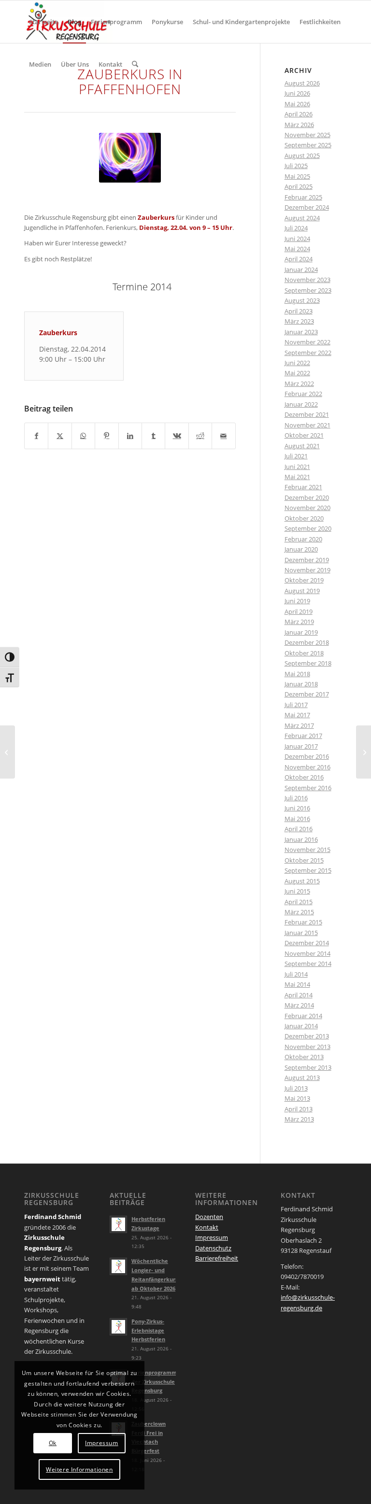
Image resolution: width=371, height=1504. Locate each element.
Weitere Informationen (79, 1469)
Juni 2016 (297, 808)
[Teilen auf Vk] (176, 435)
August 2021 (302, 445)
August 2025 (302, 155)
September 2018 (308, 663)
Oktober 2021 (304, 435)
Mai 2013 (297, 1098)
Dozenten (209, 1216)
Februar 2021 (303, 486)
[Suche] (135, 64)
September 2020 (308, 528)
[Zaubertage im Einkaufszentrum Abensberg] (7, 752)
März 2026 (299, 124)
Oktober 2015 (304, 860)
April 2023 (299, 311)
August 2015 (302, 881)
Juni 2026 (297, 93)
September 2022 (308, 352)
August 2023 (302, 300)
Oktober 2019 (304, 580)
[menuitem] (43, 21)
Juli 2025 (296, 165)
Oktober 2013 (304, 1056)
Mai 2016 (297, 818)
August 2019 (302, 590)
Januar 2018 (301, 684)
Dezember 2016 (307, 756)
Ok (53, 1443)
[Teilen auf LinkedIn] (130, 435)
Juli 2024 (296, 228)
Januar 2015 (301, 932)
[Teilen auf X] (59, 435)
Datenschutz (213, 1248)
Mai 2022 (297, 373)
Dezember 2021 (307, 414)
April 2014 (299, 995)
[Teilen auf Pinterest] (106, 435)
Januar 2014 (301, 1026)
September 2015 (308, 870)
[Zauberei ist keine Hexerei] (363, 752)
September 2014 (308, 963)
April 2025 (299, 186)
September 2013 (308, 1067)
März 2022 (299, 383)
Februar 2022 (303, 393)
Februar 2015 (303, 922)
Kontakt (206, 1227)
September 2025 (308, 145)
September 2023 (308, 290)
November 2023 (307, 279)
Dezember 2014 (307, 942)
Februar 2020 (303, 539)
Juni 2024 (297, 238)
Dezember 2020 (307, 497)
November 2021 (307, 425)
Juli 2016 (296, 798)
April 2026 (299, 114)
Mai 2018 (297, 673)
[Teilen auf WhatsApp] (83, 435)
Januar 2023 (301, 331)
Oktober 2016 (304, 777)
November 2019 (307, 570)
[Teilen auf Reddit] (200, 435)
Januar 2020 (301, 549)
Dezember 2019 (307, 559)
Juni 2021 (297, 466)
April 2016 (299, 828)
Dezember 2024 (307, 207)
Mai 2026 (297, 103)
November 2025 (307, 134)
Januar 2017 (301, 746)
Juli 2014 (296, 974)
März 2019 (299, 621)
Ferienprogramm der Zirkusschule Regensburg (154, 1381)
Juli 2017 (296, 704)
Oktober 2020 (304, 518)
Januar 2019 (301, 632)
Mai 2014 (297, 984)
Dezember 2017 (307, 694)
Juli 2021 (296, 456)
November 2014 (307, 953)
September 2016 (308, 787)
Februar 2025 (303, 197)
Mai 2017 (297, 714)
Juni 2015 (297, 891)
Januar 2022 (301, 404)
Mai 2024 (297, 248)
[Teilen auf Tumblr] (153, 435)
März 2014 (299, 1005)
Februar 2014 (303, 1015)
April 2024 (299, 259)
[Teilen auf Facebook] (36, 435)
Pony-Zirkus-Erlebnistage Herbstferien (148, 1330)
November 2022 (307, 342)
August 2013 (302, 1077)
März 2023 (299, 321)
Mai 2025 (297, 176)
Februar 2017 (303, 735)
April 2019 (299, 611)
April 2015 (299, 901)
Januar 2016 (301, 839)
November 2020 (307, 507)
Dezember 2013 (307, 1036)
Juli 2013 (296, 1088)
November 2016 (307, 767)
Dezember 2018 (307, 642)
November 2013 (307, 1046)
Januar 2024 (301, 269)
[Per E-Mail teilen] (223, 435)
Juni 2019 (297, 600)
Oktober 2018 (304, 653)
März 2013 (299, 1119)
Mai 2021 (297, 476)
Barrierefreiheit (216, 1258)
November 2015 (307, 849)
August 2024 (302, 217)
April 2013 (299, 1109)
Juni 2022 (297, 362)
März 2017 (299, 725)
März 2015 (299, 912)
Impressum (211, 1237)
